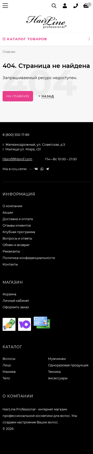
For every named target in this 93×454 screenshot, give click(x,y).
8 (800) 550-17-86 (16, 135)
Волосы (9, 359)
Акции (8, 212)
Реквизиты (11, 251)
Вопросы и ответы (17, 238)
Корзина (9, 294)
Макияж (9, 372)
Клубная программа (19, 232)
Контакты (10, 264)
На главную (17, 96)
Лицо (7, 365)
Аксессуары (57, 378)
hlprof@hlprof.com (17, 159)
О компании (12, 206)
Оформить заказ (16, 307)
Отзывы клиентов (17, 225)
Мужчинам (57, 359)
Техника (54, 372)
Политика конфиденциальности (29, 258)
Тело (6, 378)
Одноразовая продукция (68, 365)
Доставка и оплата (18, 219)
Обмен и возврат (16, 245)
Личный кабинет (16, 301)
